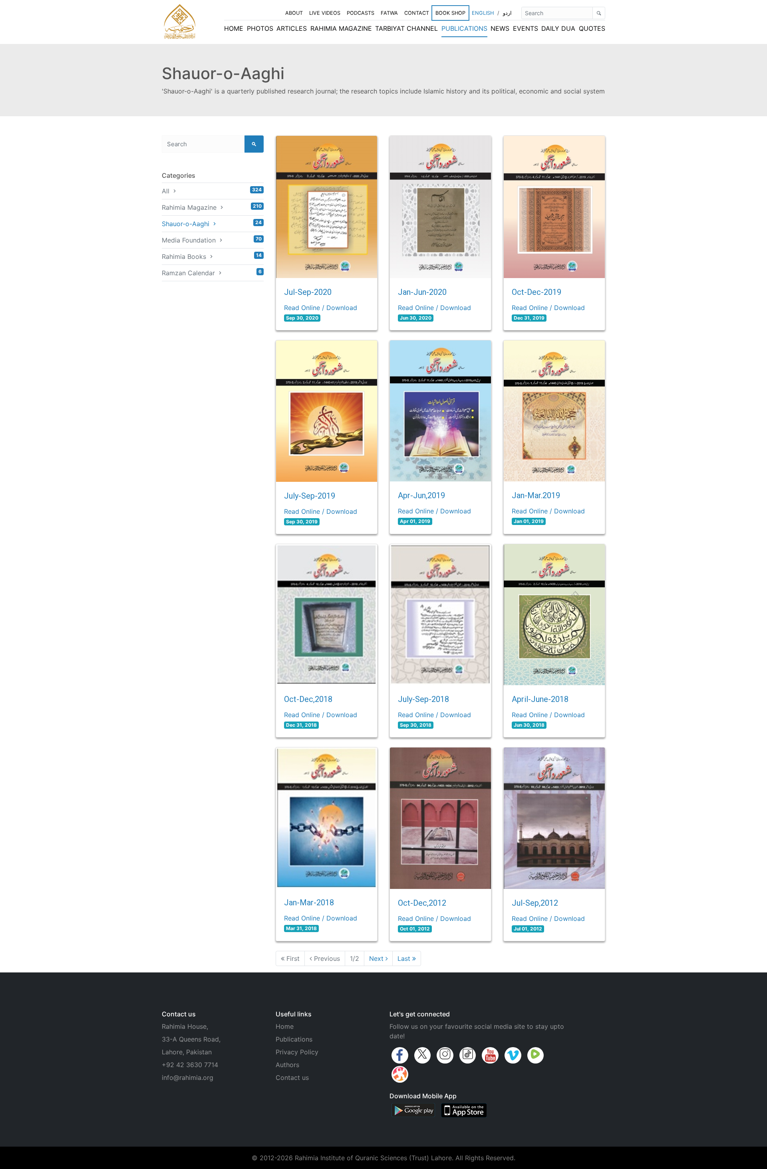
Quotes (592, 28)
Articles (291, 28)
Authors (287, 1065)
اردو (507, 13)
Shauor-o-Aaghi (212, 223)
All (212, 191)
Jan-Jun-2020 (422, 292)
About (294, 13)
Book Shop (450, 13)
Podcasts (360, 13)
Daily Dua (558, 28)
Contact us (292, 1078)
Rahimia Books (212, 256)
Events (525, 28)
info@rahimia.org (187, 1078)
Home (233, 28)
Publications (464, 28)
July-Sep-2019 (309, 496)
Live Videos (324, 13)
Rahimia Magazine (341, 28)
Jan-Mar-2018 (309, 902)
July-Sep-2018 (423, 699)
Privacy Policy (297, 1052)
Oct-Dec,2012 (422, 903)
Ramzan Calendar (212, 272)
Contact (416, 13)
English (483, 13)
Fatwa (389, 13)
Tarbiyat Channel (406, 28)
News (500, 28)
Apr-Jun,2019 (421, 495)
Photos (260, 28)
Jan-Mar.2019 (536, 495)
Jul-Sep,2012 (535, 903)
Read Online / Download (320, 308)
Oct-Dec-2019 (536, 292)
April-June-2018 (540, 699)
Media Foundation (212, 240)
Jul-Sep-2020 (308, 292)
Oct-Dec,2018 (308, 699)
